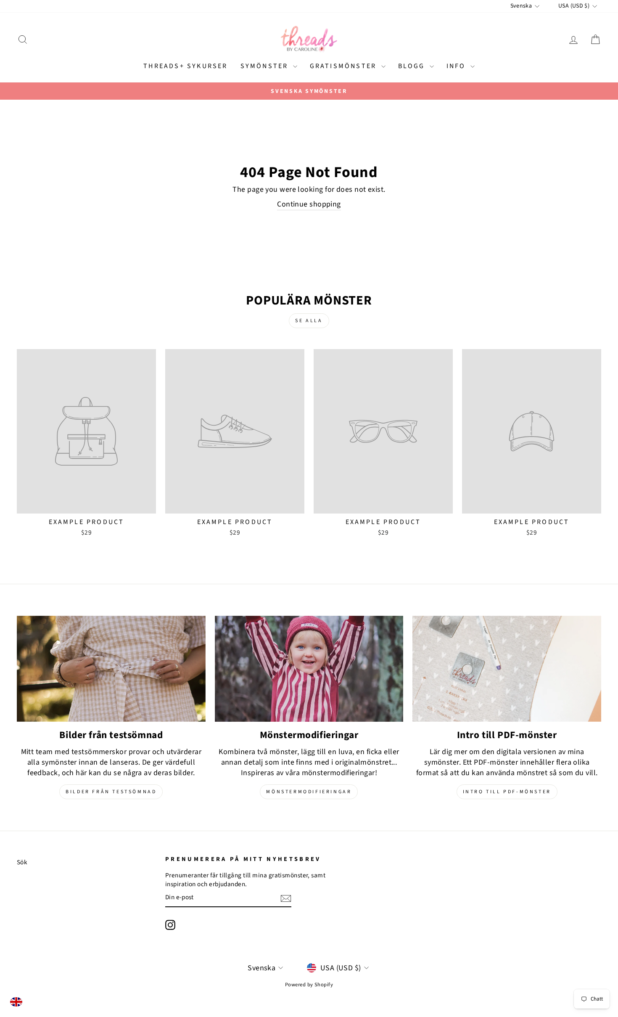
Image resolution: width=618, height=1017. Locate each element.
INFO (457, 66)
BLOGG (413, 66)
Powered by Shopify (309, 984)
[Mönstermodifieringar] (309, 669)
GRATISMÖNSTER (344, 66)
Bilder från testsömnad (111, 791)
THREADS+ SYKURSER (185, 66)
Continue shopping (309, 204)
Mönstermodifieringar (308, 791)
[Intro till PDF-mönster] (506, 669)
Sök (22, 862)
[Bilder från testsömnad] (111, 669)
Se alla (308, 320)
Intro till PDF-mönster (507, 791)
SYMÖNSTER (265, 66)
